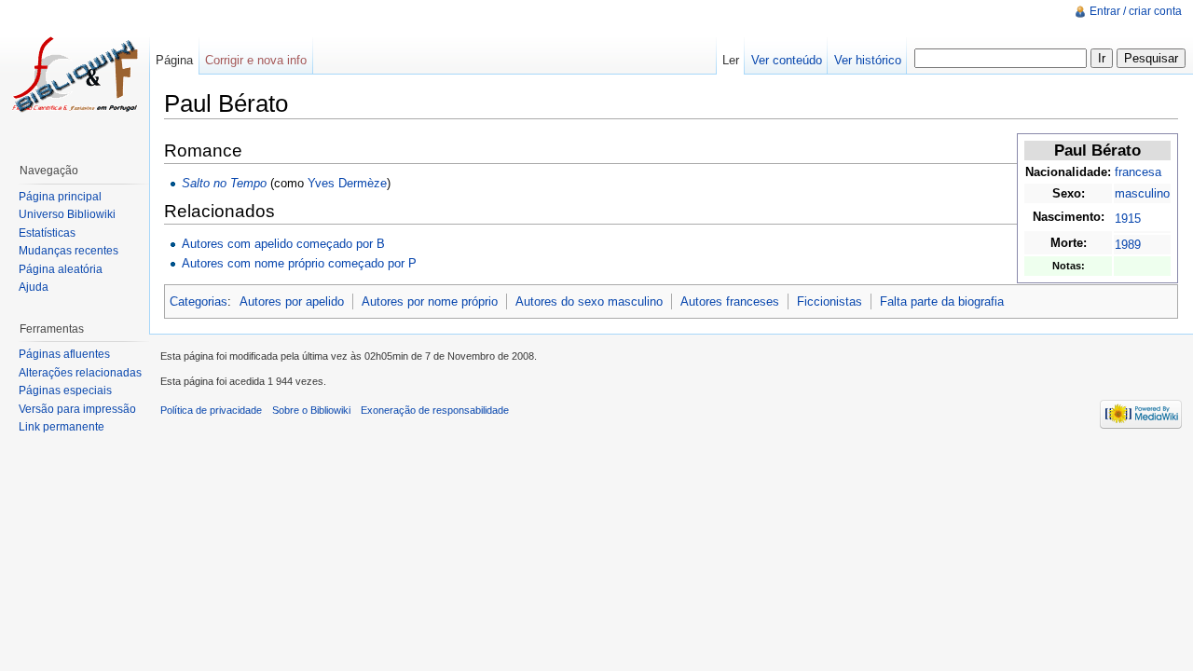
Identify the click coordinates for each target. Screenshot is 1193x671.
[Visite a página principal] (74, 74)
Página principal (60, 196)
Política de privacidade (211, 410)
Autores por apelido (292, 301)
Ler (730, 60)
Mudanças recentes (68, 250)
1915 (1128, 219)
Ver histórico (867, 60)
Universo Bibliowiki (67, 214)
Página (174, 60)
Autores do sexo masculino (589, 301)
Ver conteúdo (786, 60)
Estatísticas (47, 233)
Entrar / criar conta (1136, 11)
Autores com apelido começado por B (283, 244)
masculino (1142, 193)
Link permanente (61, 426)
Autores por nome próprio (430, 301)
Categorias (198, 301)
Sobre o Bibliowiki (311, 410)
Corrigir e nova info (256, 60)
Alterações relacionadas (80, 372)
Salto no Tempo (224, 183)
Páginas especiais (65, 390)
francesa (1138, 172)
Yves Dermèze (347, 183)
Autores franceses (729, 301)
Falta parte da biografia (942, 301)
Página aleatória (61, 269)
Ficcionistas (829, 301)
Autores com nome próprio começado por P (299, 263)
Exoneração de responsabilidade (435, 410)
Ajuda (33, 287)
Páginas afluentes (64, 354)
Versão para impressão (77, 409)
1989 (1128, 245)
